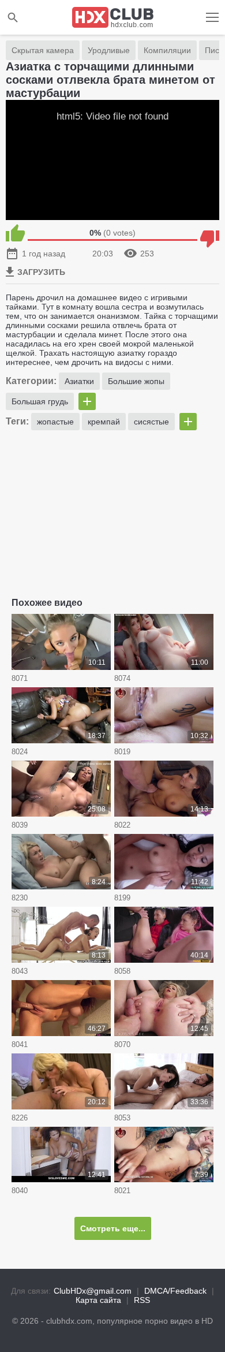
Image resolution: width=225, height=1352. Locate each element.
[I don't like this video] (209, 232)
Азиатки (79, 381)
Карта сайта (98, 1300)
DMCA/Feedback (175, 1290)
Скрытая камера (43, 50)
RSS (142, 1300)
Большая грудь (40, 401)
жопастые (55, 421)
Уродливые (109, 50)
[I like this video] (15, 232)
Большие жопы (136, 381)
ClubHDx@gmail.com (93, 1290)
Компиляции (167, 50)
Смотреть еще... (112, 1228)
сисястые (151, 421)
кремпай (104, 421)
